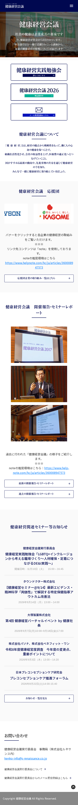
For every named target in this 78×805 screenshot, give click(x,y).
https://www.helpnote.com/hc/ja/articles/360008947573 (39, 265)
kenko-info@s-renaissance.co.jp (25, 758)
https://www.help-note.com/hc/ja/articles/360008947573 (41, 470)
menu (71, 6)
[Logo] (14, 5)
